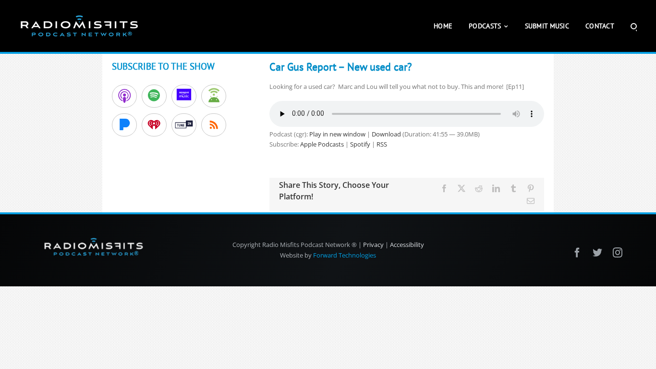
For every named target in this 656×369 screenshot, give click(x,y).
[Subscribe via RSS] (213, 124)
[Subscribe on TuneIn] (183, 124)
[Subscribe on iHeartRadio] (154, 124)
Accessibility (407, 244)
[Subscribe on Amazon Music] (183, 96)
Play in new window (337, 134)
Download (386, 134)
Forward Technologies (344, 255)
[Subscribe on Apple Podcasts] (124, 96)
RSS (382, 144)
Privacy (373, 244)
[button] (634, 26)
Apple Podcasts (322, 144)
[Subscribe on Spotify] (154, 96)
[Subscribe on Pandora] (124, 124)
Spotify (360, 144)
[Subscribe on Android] (213, 96)
